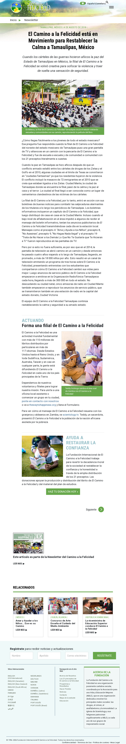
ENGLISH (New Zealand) (17, 684)
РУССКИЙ (12, 703)
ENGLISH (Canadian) (16, 681)
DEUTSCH (34, 679)
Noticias (63, 692)
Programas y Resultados (65, 685)
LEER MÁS (19, 563)
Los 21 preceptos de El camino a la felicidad (69, 680)
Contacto (63, 695)
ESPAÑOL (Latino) (38, 691)
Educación (64, 701)
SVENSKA (34, 688)
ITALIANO (34, 700)
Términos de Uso (84, 743)
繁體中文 (11, 706)
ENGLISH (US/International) (15, 677)
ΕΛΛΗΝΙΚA (35, 697)
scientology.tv (71, 414)
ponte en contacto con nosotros (40, 401)
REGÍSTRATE (104, 655)
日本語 (10, 700)
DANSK (11, 690)
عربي (11, 708)
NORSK (33, 685)
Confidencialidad (69, 743)
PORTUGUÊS (36, 703)
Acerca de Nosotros (68, 676)
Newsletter (31, 20)
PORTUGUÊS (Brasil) (39, 706)
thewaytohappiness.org (42, 404)
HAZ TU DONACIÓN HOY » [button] (63, 491)
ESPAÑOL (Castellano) (39, 694)
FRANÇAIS (12, 693)
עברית (11, 696)
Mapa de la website (67, 698)
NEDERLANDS (36, 676)
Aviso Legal (115, 743)
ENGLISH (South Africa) (17, 687)
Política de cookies (101, 743)
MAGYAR (34, 682)
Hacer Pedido (65, 689)
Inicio (13, 20)
